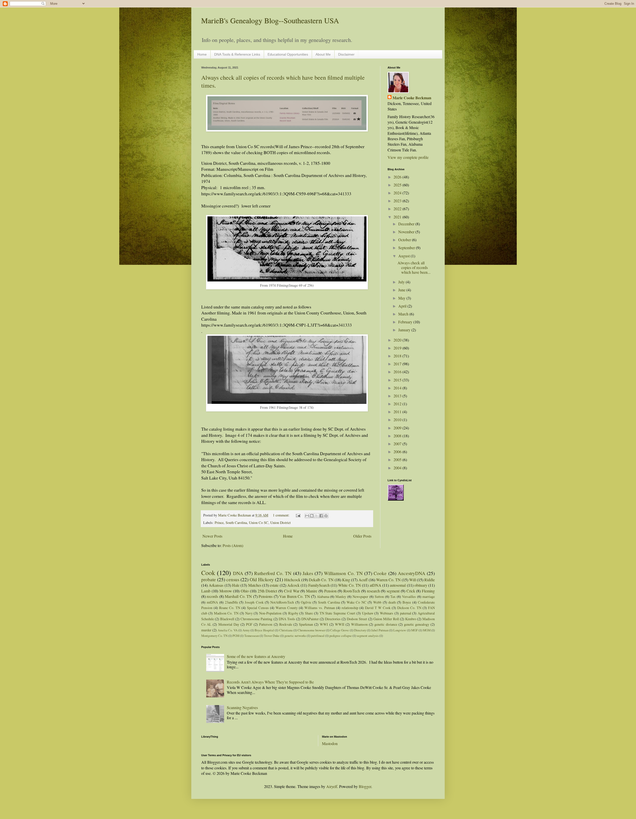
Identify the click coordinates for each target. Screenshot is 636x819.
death (392, 602)
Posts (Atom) (233, 545)
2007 (398, 443)
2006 (398, 451)
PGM (236, 635)
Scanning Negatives (242, 707)
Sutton (379, 596)
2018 (398, 355)
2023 (398, 200)
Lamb (205, 590)
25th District (267, 590)
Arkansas (216, 585)
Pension (330, 590)
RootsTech (351, 590)
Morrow (225, 590)
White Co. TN (349, 585)
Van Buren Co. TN (294, 596)
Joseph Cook (254, 602)
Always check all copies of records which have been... (414, 267)
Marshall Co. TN (238, 596)
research (373, 590)
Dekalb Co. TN (321, 579)
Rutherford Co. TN (272, 573)
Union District (280, 522)
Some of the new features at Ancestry (256, 656)
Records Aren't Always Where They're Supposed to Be (270, 681)
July (402, 281)
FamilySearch (319, 585)
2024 (398, 192)
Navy (249, 613)
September (407, 247)
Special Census (258, 607)
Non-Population (270, 613)
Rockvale (285, 624)
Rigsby (293, 613)
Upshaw (367, 613)
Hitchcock (292, 579)
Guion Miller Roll (386, 618)
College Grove (339, 630)
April (402, 305)
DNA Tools (287, 618)
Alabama (323, 596)
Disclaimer (346, 54)
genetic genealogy (416, 624)
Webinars (386, 613)
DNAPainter (310, 618)
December (406, 223)
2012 (398, 403)
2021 (398, 216)
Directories (333, 618)
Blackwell (227, 618)
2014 (398, 387)
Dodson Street (357, 618)
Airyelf (331, 786)
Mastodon (330, 743)
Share (309, 613)
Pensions (266, 596)
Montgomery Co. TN (214, 635)
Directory (360, 630)
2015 (398, 379)
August (404, 255)
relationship (350, 607)
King (346, 579)
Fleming (428, 590)
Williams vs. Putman (319, 607)
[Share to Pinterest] (325, 515)
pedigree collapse (340, 635)
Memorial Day (228, 624)
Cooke (380, 573)
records (212, 596)
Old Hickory (262, 579)
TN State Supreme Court (337, 613)
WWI (324, 624)
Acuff (363, 579)
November (406, 231)
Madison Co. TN (226, 613)
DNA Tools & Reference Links (237, 54)
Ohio (245, 590)
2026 (398, 176)
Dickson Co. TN (409, 607)
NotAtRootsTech (282, 602)
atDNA (375, 585)
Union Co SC (258, 522)
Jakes (308, 573)
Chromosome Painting (256, 618)
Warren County (287, 607)
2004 (398, 467)
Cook (208, 572)
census (232, 579)
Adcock (293, 585)
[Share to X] (316, 515)
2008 (398, 435)
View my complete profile (408, 157)
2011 (398, 411)
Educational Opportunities (288, 54)
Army (246, 630)
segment (393, 590)
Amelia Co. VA (227, 630)
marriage (428, 596)
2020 (398, 339)
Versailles (409, 596)
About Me (323, 54)
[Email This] (307, 515)
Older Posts (362, 536)
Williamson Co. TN (343, 573)
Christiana (286, 630)
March (403, 313)
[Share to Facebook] (321, 515)
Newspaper (360, 596)
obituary (420, 585)
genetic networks (295, 635)
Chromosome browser (311, 630)
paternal (405, 613)
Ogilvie (306, 602)
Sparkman (306, 624)
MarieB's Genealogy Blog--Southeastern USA (270, 20)
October (405, 239)
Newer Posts (212, 536)
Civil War (291, 590)
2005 (398, 459)
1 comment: (281, 515)
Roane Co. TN (229, 607)
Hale (235, 585)
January (404, 329)
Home (202, 54)
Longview (399, 630)
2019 (398, 347)
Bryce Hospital (264, 630)
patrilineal (317, 635)
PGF (249, 624)
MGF (414, 630)
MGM (427, 630)
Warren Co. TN (388, 579)
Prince (219, 522)
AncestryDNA (411, 573)
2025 (398, 184)
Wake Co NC (356, 602)
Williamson (359, 624)
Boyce (406, 602)
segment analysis (368, 635)
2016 (398, 371)
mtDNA (212, 602)
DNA (238, 573)
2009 (398, 427)
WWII (339, 624)
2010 (398, 419)
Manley (340, 596)
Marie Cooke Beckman (412, 98)
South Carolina (236, 522)
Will (412, 579)
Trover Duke (271, 635)
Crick (410, 590)
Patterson (265, 624)
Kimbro (410, 618)
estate (274, 585)
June (402, 289)
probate (208, 579)
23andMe (231, 602)
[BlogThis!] (311, 515)
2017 (398, 363)
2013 (398, 395)
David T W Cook (378, 607)
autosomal (398, 585)
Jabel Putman (379, 630)
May (402, 298)
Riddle (429, 579)
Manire (311, 590)
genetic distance (385, 624)
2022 (398, 208)
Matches (254, 585)
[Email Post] (297, 515)
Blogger (365, 786)
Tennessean (251, 635)
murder (206, 630)
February (405, 321)
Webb (377, 602)
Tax (393, 596)
